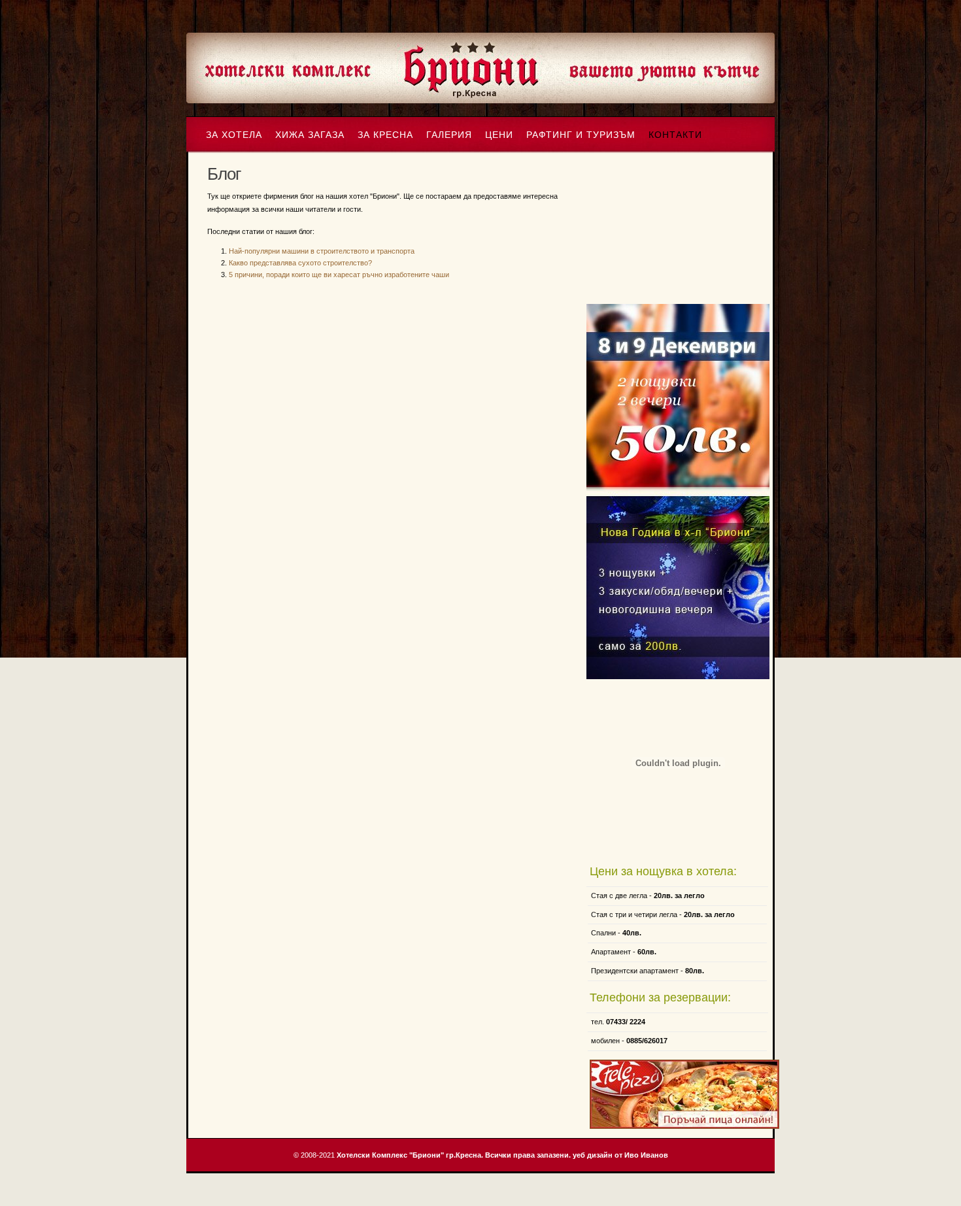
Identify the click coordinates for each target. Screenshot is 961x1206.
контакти (675, 134)
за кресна (385, 134)
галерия (449, 134)
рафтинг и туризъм (580, 134)
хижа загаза (310, 134)
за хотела (234, 134)
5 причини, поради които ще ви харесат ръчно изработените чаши (339, 274)
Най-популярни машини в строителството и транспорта (321, 251)
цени (499, 134)
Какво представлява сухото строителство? (300, 263)
